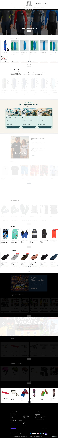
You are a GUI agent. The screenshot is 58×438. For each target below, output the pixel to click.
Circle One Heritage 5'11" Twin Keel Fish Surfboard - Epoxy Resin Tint (15, 52)
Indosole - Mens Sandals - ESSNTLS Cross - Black (43, 262)
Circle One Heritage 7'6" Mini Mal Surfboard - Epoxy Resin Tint (34, 52)
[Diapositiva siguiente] (31, 35)
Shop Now (29, 30)
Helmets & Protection (17, 363)
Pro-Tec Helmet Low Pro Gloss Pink (5, 374)
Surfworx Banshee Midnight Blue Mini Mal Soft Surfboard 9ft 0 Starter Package (14, 89)
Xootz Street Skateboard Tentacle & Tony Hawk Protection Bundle (15, 306)
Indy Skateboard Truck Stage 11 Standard (24, 350)
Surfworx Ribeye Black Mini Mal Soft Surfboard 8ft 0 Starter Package (4, 89)
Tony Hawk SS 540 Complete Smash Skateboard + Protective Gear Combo (43, 307)
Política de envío (35, 436)
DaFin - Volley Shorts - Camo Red (34, 175)
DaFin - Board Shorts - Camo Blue (24, 175)
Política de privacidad (26, 436)
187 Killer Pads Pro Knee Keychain (34, 374)
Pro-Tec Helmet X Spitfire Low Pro (24, 374)
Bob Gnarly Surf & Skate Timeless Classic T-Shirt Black (14, 175)
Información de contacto (39, 436)
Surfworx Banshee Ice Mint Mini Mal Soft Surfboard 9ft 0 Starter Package (53, 89)
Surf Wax (18, 194)
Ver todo (29, 66)
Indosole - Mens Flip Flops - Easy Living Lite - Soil (24, 262)
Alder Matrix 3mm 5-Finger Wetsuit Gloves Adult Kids (5, 214)
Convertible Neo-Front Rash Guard (54, 175)
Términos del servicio (31, 436)
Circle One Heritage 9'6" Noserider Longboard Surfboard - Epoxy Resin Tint (44, 53)
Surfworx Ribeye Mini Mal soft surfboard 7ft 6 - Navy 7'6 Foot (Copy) (4, 53)
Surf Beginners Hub (25, 411)
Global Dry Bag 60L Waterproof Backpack (43, 214)
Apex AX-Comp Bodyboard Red (53, 240)
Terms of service (25, 424)
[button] (11, 3)
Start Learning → (13, 126)
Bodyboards (13, 226)
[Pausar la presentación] (33, 35)
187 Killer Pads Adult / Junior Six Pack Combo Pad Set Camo (43, 375)
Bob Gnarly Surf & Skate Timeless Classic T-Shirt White (5, 175)
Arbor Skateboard (44, 195)
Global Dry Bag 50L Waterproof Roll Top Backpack (34, 214)
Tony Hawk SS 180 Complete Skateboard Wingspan (4, 306)
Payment (24, 422)
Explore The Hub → (29, 126)
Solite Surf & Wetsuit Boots (38, 195)
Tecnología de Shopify (17, 436)
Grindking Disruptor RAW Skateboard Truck (33, 350)
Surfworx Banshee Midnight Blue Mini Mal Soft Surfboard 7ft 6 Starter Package (34, 89)
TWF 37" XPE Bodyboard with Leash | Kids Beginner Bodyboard (15, 240)
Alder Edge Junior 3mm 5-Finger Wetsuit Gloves (24, 214)
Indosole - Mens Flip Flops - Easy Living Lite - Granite (14, 262)
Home (23, 423)
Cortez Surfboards (13, 195)
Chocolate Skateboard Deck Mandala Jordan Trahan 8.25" (53, 398)
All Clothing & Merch (26, 195)
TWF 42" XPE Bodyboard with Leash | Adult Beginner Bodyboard (5, 240)
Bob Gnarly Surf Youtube (25, 415)
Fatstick (31, 194)
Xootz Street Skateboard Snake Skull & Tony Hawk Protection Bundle (24, 307)
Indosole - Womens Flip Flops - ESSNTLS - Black (4, 262)
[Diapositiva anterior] (25, 35)
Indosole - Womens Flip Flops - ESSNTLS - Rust (33, 262)
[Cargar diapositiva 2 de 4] (27, 35)
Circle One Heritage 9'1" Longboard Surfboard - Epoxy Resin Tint (54, 52)
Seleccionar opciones (15, 61)
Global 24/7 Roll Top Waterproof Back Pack (53, 214)
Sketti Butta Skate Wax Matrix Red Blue (24, 398)
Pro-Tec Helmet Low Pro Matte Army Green (14, 374)
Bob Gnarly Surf (13, 436)
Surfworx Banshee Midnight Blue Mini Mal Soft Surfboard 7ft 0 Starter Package (43, 89)
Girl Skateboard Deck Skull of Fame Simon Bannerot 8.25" (34, 398)
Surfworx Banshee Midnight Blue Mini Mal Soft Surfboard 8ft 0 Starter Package (24, 89)
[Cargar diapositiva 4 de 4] (29, 35)
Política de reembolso (22, 436)
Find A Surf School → (45, 126)
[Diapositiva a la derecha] (30, 64)
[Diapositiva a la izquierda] (27, 64)
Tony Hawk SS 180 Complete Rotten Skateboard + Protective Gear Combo (53, 307)
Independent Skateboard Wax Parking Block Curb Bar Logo (14, 350)
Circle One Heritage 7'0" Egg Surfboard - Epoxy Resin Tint (24, 52)
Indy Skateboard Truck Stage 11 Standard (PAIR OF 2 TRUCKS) (4, 350)
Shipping (24, 421)
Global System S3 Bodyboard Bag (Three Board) (34, 240)
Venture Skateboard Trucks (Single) (43, 350)
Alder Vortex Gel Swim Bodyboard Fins (24, 240)
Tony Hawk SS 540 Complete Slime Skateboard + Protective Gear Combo (34, 307)
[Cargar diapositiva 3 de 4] (28, 35)
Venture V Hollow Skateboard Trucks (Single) (53, 350)
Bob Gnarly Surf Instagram (26, 416)
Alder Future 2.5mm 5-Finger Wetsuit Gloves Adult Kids (14, 214)
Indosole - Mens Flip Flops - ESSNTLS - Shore (53, 262)
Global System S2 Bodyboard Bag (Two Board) (44, 240)
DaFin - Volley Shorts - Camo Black (44, 175)
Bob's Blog (24, 417)
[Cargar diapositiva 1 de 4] (26, 35)
